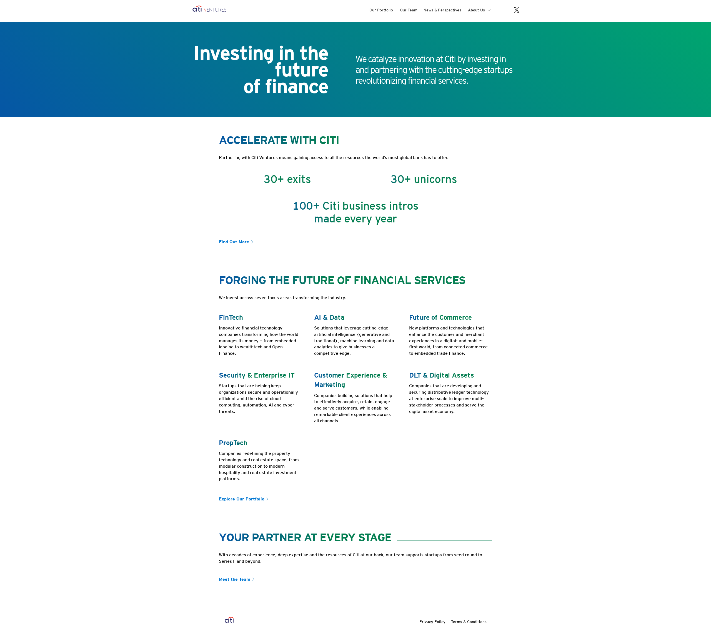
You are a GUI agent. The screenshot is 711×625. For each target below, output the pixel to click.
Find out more (234, 241)
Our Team (408, 10)
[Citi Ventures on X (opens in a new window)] (513, 10)
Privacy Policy (432, 621)
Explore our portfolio (241, 499)
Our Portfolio (381, 10)
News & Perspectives (442, 10)
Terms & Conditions (469, 621)
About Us (476, 10)
